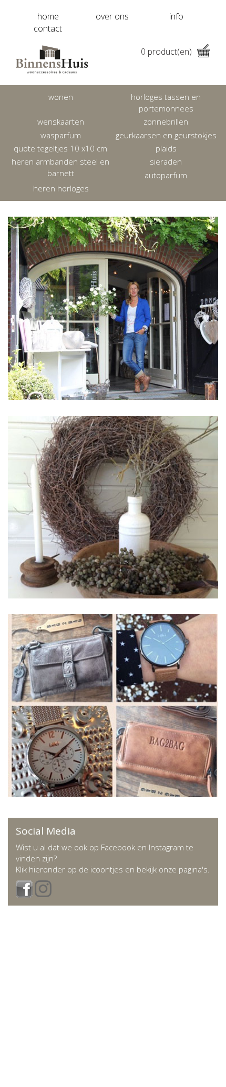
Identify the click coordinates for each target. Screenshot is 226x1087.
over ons (112, 16)
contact (48, 28)
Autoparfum (166, 175)
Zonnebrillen (165, 121)
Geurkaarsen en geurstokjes (166, 135)
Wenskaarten (60, 121)
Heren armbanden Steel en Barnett (60, 167)
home (48, 16)
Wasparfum (60, 135)
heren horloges (61, 188)
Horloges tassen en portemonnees (166, 102)
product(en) (166, 51)
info (176, 16)
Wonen (60, 97)
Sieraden (166, 161)
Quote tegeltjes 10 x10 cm (60, 148)
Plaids (166, 148)
